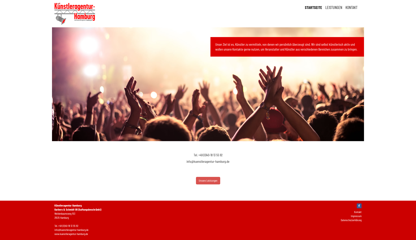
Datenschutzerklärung (351, 220)
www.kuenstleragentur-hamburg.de (71, 234)
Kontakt (351, 7)
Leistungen (333, 7)
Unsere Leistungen (208, 180)
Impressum (356, 216)
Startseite (313, 7)
